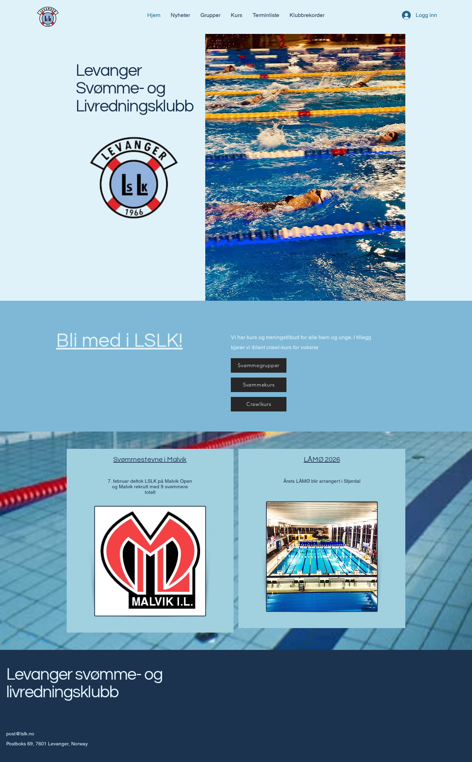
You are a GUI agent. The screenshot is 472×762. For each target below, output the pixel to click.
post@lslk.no (20, 733)
